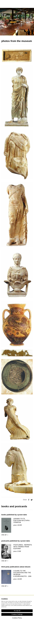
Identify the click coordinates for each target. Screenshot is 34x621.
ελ (21, 4)
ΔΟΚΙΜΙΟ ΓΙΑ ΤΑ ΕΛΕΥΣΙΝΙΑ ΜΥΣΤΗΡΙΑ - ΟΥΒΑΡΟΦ (21, 512)
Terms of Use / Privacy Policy (17, 592)
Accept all (17, 610)
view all (3, 527)
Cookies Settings (17, 614)
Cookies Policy (17, 618)
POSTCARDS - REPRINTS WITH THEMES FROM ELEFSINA (22, 539)
